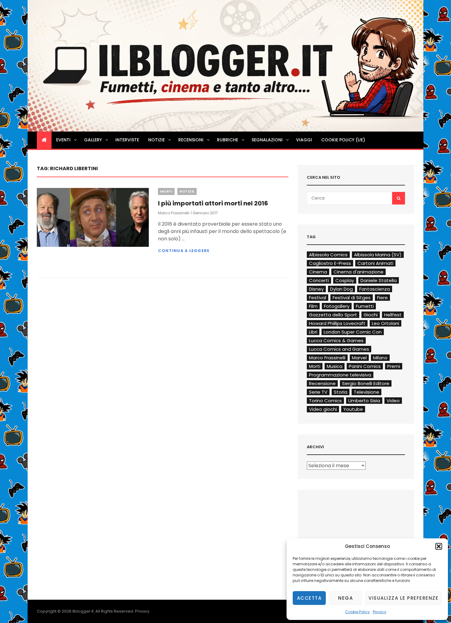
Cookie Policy (357, 611)
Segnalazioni (267, 140)
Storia (340, 392)
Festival (317, 297)
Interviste (127, 140)
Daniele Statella (378, 280)
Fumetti (365, 306)
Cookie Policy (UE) (343, 140)
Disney (316, 289)
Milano (380, 357)
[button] (439, 546)
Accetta (309, 598)
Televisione (366, 392)
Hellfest (393, 315)
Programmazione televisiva (340, 375)
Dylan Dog (341, 289)
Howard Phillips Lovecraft (337, 323)
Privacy (379, 611)
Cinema (318, 272)
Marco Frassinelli (173, 213)
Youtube (353, 409)
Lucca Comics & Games (336, 340)
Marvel (359, 357)
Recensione (322, 383)
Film (313, 306)
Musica (334, 366)
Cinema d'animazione (358, 272)
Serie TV (318, 392)
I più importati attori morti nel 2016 (213, 203)
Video (393, 400)
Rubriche (227, 140)
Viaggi (304, 140)
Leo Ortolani (385, 323)
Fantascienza (374, 289)
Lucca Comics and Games (339, 349)
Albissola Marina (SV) (378, 254)
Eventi (63, 140)
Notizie (156, 140)
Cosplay (344, 280)
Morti (166, 191)
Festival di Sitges (352, 297)
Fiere (382, 297)
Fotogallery (336, 306)
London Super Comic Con (353, 332)
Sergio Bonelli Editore (365, 383)
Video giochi (323, 409)
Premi (393, 366)
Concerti (319, 280)
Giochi (371, 315)
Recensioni (190, 140)
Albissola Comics (328, 254)
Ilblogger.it (83, 611)
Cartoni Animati (375, 263)
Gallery (93, 140)
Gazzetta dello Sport (333, 315)
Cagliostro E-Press (330, 263)
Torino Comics (325, 400)
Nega (345, 598)
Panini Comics (365, 366)
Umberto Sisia (364, 400)
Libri (313, 332)
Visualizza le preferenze (403, 598)
